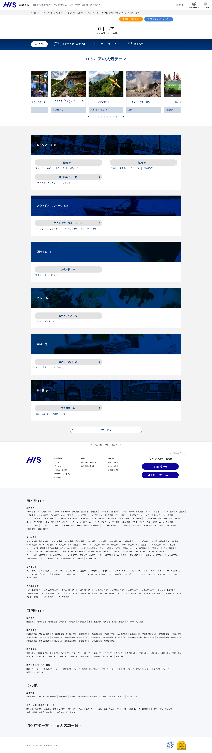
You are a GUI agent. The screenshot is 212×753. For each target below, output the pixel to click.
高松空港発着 (108, 637)
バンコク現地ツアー (101, 590)
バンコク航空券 (125, 541)
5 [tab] (104, 117)
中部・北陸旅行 (95, 621)
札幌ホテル (54, 653)
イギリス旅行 (60, 518)
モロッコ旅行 (42, 529)
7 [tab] (110, 117)
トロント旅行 (123, 525)
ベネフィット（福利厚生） (126, 709)
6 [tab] (107, 117)
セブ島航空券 (31, 544)
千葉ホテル (76, 653)
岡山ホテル (30, 656)
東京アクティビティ (109, 669)
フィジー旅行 (114, 522)
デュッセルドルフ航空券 (35, 555)
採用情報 (57, 477)
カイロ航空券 (91, 558)
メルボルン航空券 (46, 558)
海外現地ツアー (33, 586)
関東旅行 (72, 621)
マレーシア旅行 (81, 515)
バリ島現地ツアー (84, 590)
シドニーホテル (173, 574)
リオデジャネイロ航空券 (84, 551)
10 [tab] (119, 117)
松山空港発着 (120, 637)
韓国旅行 (75, 511)
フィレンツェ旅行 (33, 518)
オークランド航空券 (63, 558)
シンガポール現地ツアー (167, 590)
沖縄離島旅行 (41, 621)
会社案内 (57, 462)
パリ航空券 (115, 551)
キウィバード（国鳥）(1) (67, 168)
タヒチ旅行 (125, 522)
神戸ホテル (165, 653)
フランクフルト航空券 (155, 551)
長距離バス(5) (58, 414)
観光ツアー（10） (47, 144)
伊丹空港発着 (57, 637)
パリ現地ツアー (50, 597)
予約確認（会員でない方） (159, 19)
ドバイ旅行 (147, 525)
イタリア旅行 (133, 515)
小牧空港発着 (163, 634)
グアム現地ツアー (68, 590)
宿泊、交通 (144, 102)
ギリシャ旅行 (174, 518)
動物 (92, 110)
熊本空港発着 (44, 641)
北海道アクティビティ (90, 669)
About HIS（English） (62, 473)
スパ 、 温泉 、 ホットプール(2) (49, 367)
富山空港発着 (31, 637)
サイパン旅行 (53, 511)
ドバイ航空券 (78, 558)
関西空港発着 (44, 637)
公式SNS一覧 (113, 470)
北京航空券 (101, 541)
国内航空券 (31, 630)
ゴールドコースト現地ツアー (91, 593)
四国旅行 (130, 621)
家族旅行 (93, 696)
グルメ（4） (44, 298)
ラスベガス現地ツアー (151, 593)
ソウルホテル (73, 571)
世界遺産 (121, 696)
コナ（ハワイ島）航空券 (35, 548)
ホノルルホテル (32, 571)
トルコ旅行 (158, 525)
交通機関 (131, 110)
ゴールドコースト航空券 (152, 555)
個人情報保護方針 (88, 466)
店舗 (181, 5)
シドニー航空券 (120, 555)
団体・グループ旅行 (75, 709)
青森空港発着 (97, 634)
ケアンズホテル (32, 578)
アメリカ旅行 (152, 522)
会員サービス (194, 7)
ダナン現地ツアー (53, 593)
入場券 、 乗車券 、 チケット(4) (124, 168)
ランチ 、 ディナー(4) (45, 321)
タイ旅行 (139, 511)
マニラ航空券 (173, 541)
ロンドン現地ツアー (34, 597)
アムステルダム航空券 (88, 555)
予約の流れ (98, 445)
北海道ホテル (42, 653)
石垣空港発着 (97, 641)
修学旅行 (154, 709)
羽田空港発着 (31, 634)
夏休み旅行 (63, 696)
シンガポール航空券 (157, 541)
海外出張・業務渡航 (34, 709)
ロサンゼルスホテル (103, 574)
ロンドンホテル (146, 574)
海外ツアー (31, 507)
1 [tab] (93, 117)
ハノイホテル (31, 574)
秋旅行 (72, 696)
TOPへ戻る (106, 430)
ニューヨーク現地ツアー (171, 593)
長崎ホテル (74, 656)
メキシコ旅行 (136, 525)
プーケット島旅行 (152, 511)
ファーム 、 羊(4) (43, 168)
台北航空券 (68, 541)
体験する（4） (45, 251)
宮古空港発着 (109, 641)
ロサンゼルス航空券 (68, 548)
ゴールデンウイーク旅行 (46, 696)
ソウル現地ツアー (149, 590)
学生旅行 (102, 696)
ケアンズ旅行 (62, 522)
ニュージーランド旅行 (97, 522)
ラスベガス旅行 (32, 525)
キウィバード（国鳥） (106, 102)
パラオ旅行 (65, 511)
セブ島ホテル (57, 574)
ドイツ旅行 (72, 518)
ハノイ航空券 (60, 544)
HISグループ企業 (60, 470)
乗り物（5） (44, 390)
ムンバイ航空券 (155, 544)
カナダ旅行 (95, 525)
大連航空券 (112, 541)
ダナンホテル (44, 574)
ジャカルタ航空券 (127, 544)
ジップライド (68, 102)
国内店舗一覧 (67, 725)
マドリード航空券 (71, 555)
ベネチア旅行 (168, 515)
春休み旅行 (30, 696)
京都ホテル (143, 653)
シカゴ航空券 (153, 548)
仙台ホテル (65, 653)
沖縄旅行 (29, 621)
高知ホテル (52, 656)
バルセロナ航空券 (55, 555)
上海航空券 (90, 541)
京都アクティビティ (126, 669)
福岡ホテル (63, 656)
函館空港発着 (84, 634)
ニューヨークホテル (85, 574)
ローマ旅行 (145, 515)
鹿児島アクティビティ (34, 672)
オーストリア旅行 (97, 518)
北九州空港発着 (163, 637)
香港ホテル (106, 571)
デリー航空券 (141, 544)
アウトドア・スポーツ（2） (53, 205)
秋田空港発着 (109, 634)
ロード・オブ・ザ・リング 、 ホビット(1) (54, 183)
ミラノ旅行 (156, 515)
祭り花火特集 (132, 696)
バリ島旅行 (30, 515)
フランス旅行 (48, 518)
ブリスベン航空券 (171, 555)
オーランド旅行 (82, 525)
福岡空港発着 (149, 637)
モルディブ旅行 (138, 522)
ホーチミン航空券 (46, 544)
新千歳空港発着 (58, 634)
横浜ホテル (87, 653)
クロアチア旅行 (150, 518)
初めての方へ (113, 462)
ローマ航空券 (127, 551)
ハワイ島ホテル (47, 571)
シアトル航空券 (122, 548)
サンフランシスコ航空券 (87, 548)
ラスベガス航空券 (106, 548)
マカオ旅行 (104, 511)
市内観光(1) (149, 168)
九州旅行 (139, 621)
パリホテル (133, 574)
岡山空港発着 (95, 637)
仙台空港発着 (122, 634)
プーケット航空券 (141, 541)
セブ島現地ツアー (118, 590)
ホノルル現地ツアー (34, 590)
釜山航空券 (43, 541)
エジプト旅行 (170, 525)
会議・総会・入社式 (106, 709)
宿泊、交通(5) (41, 414)
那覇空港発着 (84, 641)
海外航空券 (31, 537)
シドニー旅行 (49, 522)
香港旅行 (93, 511)
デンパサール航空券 (110, 544)
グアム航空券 (53, 548)
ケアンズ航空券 (134, 555)
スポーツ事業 (31, 712)
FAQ (106, 445)
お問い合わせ (116, 445)
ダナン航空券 (73, 544)
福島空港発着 (135, 634)
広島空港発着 (82, 637)
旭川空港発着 (71, 634)
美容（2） (42, 344)
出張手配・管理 (50, 709)
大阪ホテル (154, 653)
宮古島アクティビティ (71, 669)
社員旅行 (62, 709)
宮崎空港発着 (57, 641)
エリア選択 (39, 44)
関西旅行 (106, 621)
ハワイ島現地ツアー (52, 590)
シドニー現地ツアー (112, 593)
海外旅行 (33, 500)
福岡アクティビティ (161, 669)
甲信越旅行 (82, 621)
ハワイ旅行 (30, 511)
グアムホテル (60, 571)
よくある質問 (113, 466)
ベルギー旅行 (111, 518)
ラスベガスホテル (120, 574)
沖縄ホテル (120, 656)
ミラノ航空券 (139, 551)
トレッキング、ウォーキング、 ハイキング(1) (56, 229)
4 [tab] (101, 117)
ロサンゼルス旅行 (166, 522)
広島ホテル (41, 656)
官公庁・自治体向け (47, 712)
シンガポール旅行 (127, 511)
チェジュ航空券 (56, 541)
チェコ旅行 (162, 518)
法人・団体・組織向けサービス (40, 704)
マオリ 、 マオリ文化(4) (46, 275)
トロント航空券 (50, 551)
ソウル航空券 (31, 541)
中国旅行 (114, 511)
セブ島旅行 (180, 511)
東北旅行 (62, 621)
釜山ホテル (84, 571)
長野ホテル (109, 653)
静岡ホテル (98, 653)
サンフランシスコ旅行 (49, 525)
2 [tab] (95, 117)
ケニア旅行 (30, 529)
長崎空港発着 (176, 637)
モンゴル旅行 (120, 515)
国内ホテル (31, 649)
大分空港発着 (31, 641)
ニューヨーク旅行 (67, 525)
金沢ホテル (120, 653)
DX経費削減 (143, 709)
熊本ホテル (85, 656)
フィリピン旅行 (167, 511)
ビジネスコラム (72, 712)
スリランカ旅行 (107, 515)
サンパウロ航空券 (66, 551)
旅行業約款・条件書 (88, 462)
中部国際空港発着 (149, 634)
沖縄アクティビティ (34, 669)
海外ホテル (31, 566)
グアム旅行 (41, 511)
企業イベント (91, 709)
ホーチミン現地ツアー (35, 593)
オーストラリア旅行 (34, 522)
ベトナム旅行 (42, 515)
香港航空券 (79, 541)
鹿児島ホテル (108, 656)
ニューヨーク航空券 (138, 548)
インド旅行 (94, 515)
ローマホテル (159, 574)
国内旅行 (33, 610)
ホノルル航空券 (169, 544)
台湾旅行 (84, 511)
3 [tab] (98, 117)
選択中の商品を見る (132, 19)
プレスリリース (60, 466)
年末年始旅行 (82, 696)
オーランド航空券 (167, 548)
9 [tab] (116, 117)
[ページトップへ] (184, 453)
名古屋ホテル (132, 653)
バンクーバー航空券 (34, 551)
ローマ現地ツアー (65, 597)
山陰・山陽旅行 (118, 621)
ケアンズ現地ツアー (69, 593)
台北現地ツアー (134, 590)
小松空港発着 (176, 634)
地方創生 (60, 712)
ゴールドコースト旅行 (78, 522)
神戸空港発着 (69, 637)
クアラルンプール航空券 (90, 544)
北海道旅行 (52, 621)
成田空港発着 (44, 634)
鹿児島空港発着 (70, 641)
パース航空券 (31, 558)
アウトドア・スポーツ (61, 110)
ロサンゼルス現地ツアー (131, 593)
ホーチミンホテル (174, 571)
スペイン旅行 (124, 518)
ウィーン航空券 (105, 555)
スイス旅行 (83, 518)
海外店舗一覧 (37, 725)
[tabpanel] (106, 92)
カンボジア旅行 (67, 515)
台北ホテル (95, 571)
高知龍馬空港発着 (135, 637)
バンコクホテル (137, 571)
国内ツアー (31, 617)
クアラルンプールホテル (155, 571)
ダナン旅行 (54, 515)
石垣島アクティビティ (52, 669)
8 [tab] (113, 117)
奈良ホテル (176, 653)
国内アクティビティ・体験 (38, 664)
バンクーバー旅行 (109, 525)
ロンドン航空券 (102, 551)
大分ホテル (96, 656)
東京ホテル (30, 653)
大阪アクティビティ (143, 669)
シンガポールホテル (121, 571)
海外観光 (111, 696)
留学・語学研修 (166, 709)
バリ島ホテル (69, 574)
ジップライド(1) (88, 229)
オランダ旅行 (136, 518)
